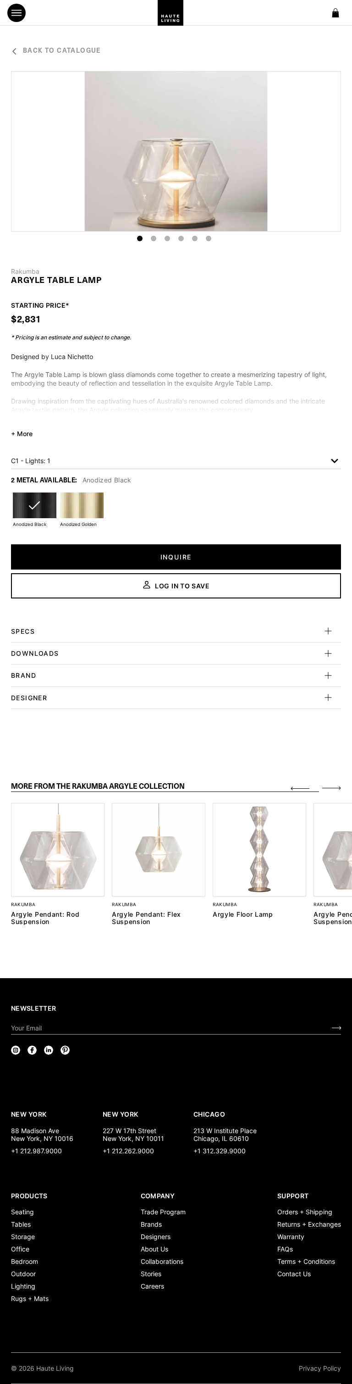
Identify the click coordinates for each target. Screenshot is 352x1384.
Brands (151, 1224)
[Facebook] (32, 1050)
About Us (154, 1249)
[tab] (165, 787)
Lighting (23, 1286)
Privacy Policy (320, 1368)
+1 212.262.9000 (128, 1151)
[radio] (34, 511)
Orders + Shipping (304, 1212)
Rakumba (25, 271)
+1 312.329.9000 (219, 1151)
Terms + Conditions (306, 1261)
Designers (155, 1236)
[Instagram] (15, 1050)
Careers (152, 1286)
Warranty (290, 1236)
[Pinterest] (65, 1050)
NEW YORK (29, 1114)
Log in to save (182, 586)
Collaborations (162, 1261)
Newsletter (33, 1008)
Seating (22, 1212)
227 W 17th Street (129, 1131)
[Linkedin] (48, 1050)
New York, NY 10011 (133, 1138)
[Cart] (335, 13)
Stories (151, 1274)
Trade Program (163, 1212)
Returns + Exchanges (309, 1224)
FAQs (285, 1249)
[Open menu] (16, 13)
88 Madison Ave (35, 1131)
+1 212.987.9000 (36, 1151)
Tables (21, 1224)
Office (20, 1249)
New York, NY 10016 (42, 1138)
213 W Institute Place (225, 1131)
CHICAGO (209, 1114)
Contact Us (294, 1274)
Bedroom (24, 1261)
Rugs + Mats (30, 1298)
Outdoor (23, 1274)
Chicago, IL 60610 (221, 1138)
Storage (23, 1236)
